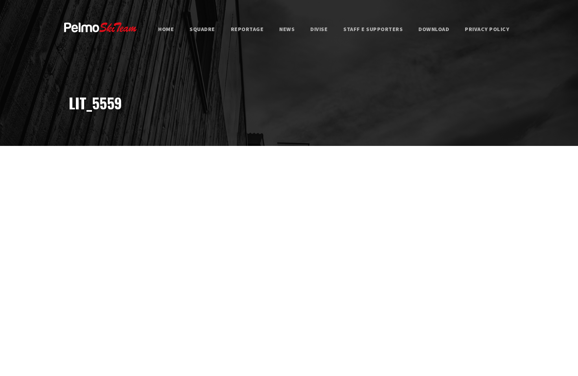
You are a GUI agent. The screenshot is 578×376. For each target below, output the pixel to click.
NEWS (287, 29)
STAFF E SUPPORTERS (373, 29)
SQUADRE (202, 29)
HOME (166, 29)
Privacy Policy (487, 29)
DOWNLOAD (433, 29)
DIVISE (319, 29)
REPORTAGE (247, 29)
